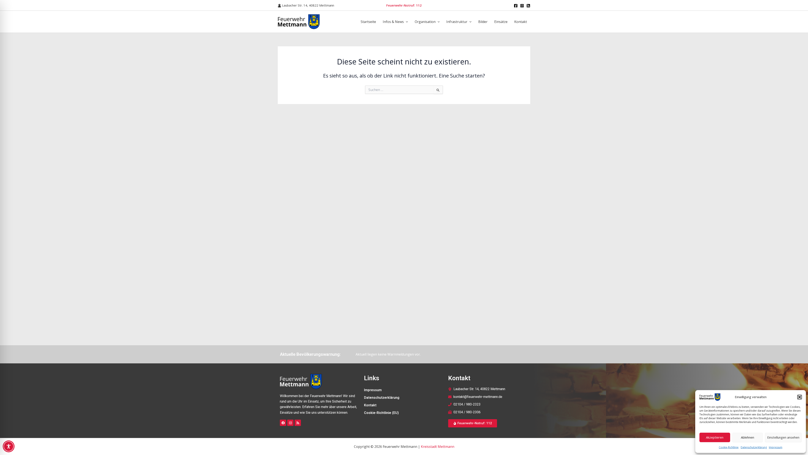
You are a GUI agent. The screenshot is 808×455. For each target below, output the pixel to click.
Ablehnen (747, 437)
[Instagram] (522, 6)
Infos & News (393, 21)
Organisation (425, 21)
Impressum (775, 447)
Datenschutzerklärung (754, 447)
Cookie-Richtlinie (729, 447)
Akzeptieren (714, 437)
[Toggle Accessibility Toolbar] (8, 446)
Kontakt (520, 21)
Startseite (368, 21)
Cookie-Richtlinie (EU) (381, 413)
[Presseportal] (528, 6)
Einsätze (501, 21)
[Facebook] (516, 6)
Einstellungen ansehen (783, 437)
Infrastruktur (456, 21)
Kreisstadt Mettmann (437, 446)
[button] (799, 397)
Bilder (483, 21)
